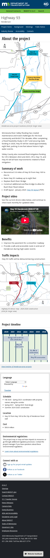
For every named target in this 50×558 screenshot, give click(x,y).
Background (18, 27)
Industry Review (7, 31)
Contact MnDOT (8, 496)
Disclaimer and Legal (9, 517)
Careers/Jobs (7, 506)
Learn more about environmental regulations (21, 451)
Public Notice (40, 27)
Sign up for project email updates (19, 464)
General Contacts (13, 11)
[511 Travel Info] (45, 4)
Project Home (6, 27)
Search (41, 11)
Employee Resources (9, 531)
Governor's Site (7, 527)
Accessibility (20, 31)
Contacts (30, 31)
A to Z (4, 485)
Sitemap (5, 488)
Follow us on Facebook (15, 469)
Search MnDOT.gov (9, 492)
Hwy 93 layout (33, 190)
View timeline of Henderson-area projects (17, 366)
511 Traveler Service (9, 499)
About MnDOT (7, 520)
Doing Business (7, 510)
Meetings (29, 27)
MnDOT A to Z (29, 11)
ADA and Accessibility (10, 513)
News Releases (7, 503)
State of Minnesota (9, 524)
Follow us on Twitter (14, 474)
